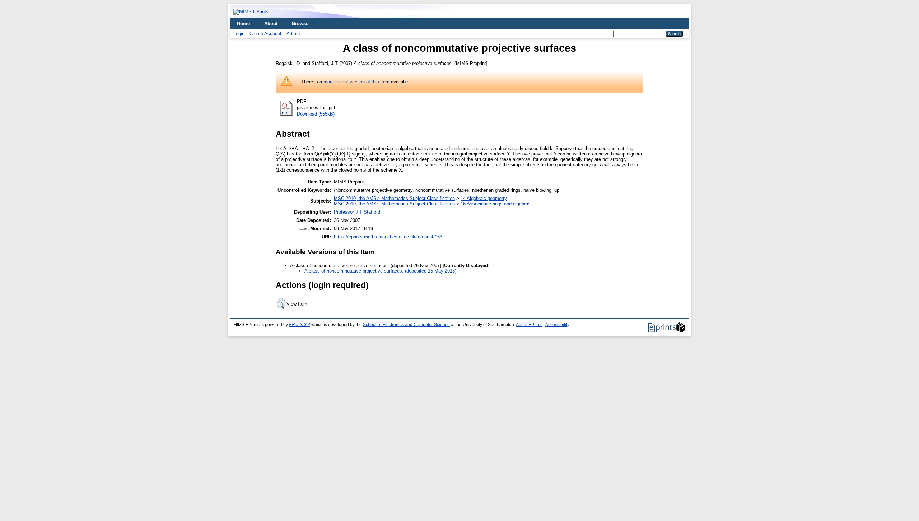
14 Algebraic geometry (484, 198)
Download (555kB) (316, 114)
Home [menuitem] (243, 23)
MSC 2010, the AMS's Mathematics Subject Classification (394, 198)
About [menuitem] (270, 23)
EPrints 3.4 (299, 324)
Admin (293, 33)
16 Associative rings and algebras (496, 203)
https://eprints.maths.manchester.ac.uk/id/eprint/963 (388, 236)
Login (238, 33)
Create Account (265, 33)
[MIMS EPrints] (251, 11)
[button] (281, 303)
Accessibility (557, 324)
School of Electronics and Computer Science (406, 324)
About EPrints (529, 324)
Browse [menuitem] (300, 23)
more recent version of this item (356, 81)
